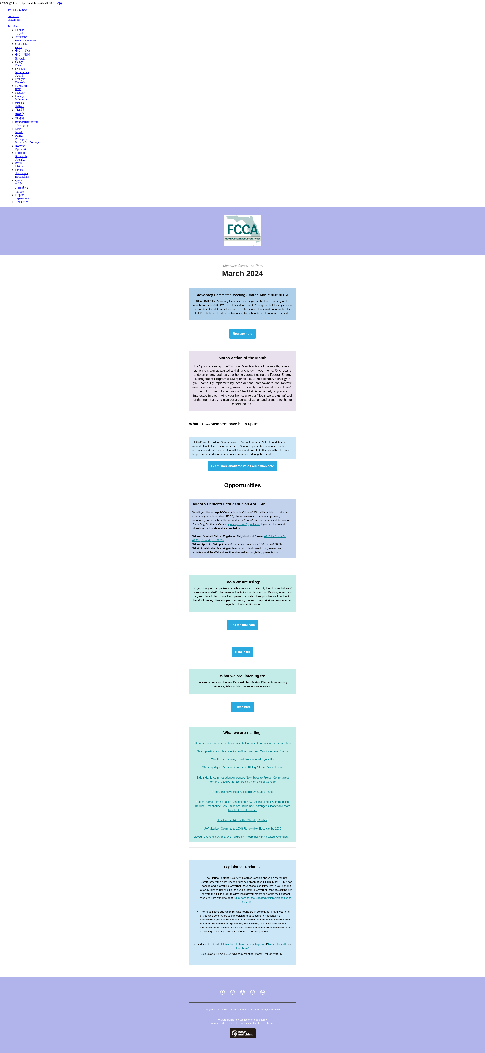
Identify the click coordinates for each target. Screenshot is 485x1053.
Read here (242, 651)
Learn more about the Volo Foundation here (242, 466)
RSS (10, 23)
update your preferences (232, 1023)
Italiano (19, 106)
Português (21, 139)
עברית (19, 163)
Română (20, 145)
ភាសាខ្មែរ (20, 114)
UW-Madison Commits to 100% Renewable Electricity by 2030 (242, 828)
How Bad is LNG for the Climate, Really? (242, 820)
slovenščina (22, 176)
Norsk (19, 132)
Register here (242, 333)
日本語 (19, 109)
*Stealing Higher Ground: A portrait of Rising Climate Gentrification (242, 767)
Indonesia (21, 99)
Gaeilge (19, 96)
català (18, 47)
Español (20, 152)
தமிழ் (18, 183)
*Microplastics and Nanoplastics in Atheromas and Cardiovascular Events (242, 751)
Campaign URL (9, 3)
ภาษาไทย (21, 187)
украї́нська (22, 198)
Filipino (19, 195)
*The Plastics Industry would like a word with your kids (242, 759)
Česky (19, 62)
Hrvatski (20, 58)
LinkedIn (282, 944)
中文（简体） (24, 50)
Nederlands (22, 72)
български (21, 43)
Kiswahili (21, 156)
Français (20, 79)
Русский (20, 149)
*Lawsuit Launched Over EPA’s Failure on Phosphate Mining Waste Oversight (240, 836)
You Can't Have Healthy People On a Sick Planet (243, 791)
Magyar (19, 92)
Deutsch (20, 82)
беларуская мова (25, 40)
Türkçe (19, 191)
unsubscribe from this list (261, 1023)
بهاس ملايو (22, 125)
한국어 (19, 118)
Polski (19, 135)
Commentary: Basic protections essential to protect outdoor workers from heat (243, 743)
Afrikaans (21, 36)
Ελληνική (21, 85)
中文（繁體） (24, 54)
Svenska (20, 159)
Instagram (258, 944)
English (19, 29)
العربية (19, 33)
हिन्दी (18, 89)
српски (19, 180)
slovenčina (21, 173)
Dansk (19, 65)
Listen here (243, 707)
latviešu (19, 169)
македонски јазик (26, 121)
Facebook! (242, 948)
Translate (13, 26)
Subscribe (13, 16)
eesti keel (20, 68)
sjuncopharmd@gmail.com (244, 524)
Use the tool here (242, 624)
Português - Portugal (27, 142)
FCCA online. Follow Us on (236, 944)
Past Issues (14, 19)
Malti (18, 128)
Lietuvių (20, 166)
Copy (59, 3)
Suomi (19, 75)
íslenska (20, 102)
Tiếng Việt (21, 201)
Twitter (17, 9)
